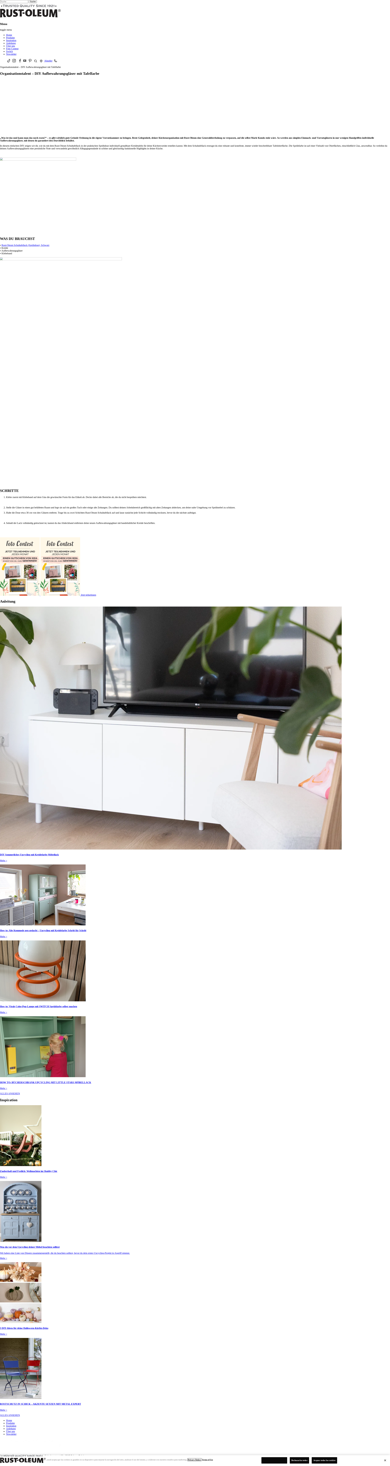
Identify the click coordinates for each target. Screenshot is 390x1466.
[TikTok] (8, 60)
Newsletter (11, 54)
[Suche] (35, 61)
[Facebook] (19, 60)
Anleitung (11, 43)
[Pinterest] (30, 60)
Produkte (10, 37)
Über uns (10, 46)
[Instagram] (14, 60)
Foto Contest (12, 48)
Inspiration (11, 40)
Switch (9, 51)
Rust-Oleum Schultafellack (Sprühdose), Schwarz (25, 245)
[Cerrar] (385, 1460)
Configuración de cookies (274, 1460)
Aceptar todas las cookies (324, 1460)
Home (9, 35)
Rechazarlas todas (299, 1460)
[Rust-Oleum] (30, 1453)
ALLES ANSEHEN (10, 1093)
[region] (195, 1460)
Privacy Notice (194, 1460)
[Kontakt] (55, 60)
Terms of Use (207, 1460)
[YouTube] (24, 60)
